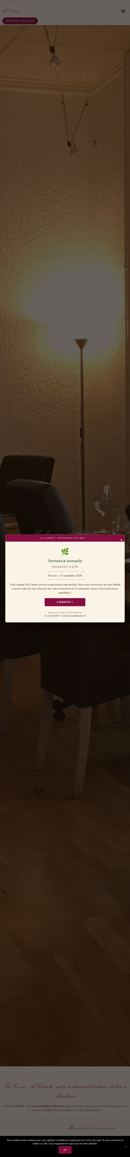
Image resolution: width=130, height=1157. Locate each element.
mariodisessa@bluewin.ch (74, 616)
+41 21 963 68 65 (52, 616)
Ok (65, 1150)
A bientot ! (65, 602)
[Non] (125, 1146)
